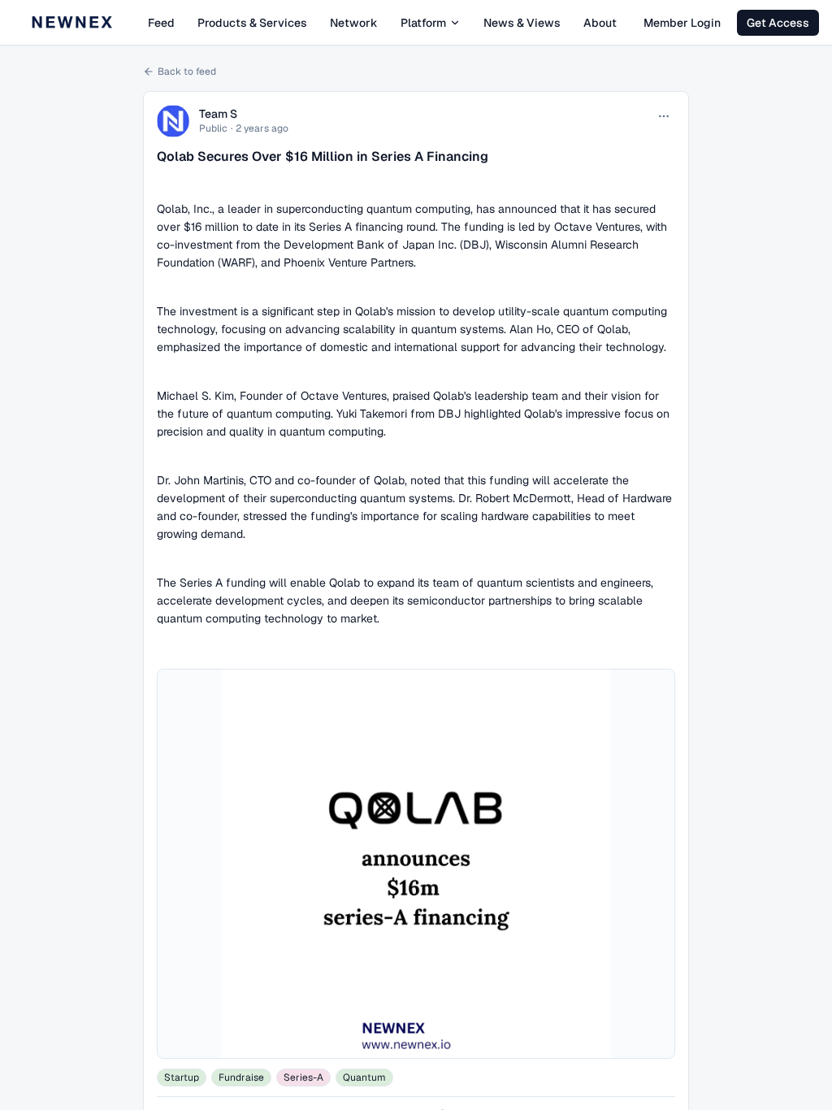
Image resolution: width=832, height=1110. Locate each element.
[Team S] (173, 121)
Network (354, 22)
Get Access (778, 22)
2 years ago (262, 128)
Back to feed (187, 71)
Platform (423, 22)
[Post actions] (663, 116)
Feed (161, 22)
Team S (218, 114)
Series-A (303, 1077)
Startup (181, 1077)
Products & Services (252, 22)
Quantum (364, 1077)
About (600, 22)
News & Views (522, 22)
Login (682, 22)
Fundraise (241, 1077)
